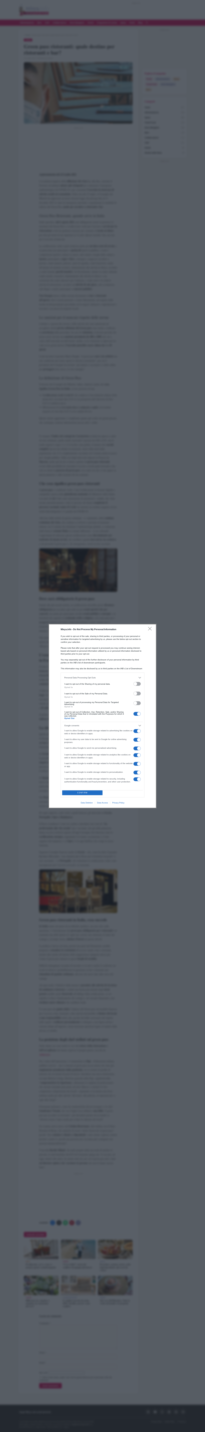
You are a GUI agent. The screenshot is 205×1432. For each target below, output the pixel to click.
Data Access (102, 803)
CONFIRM (82, 793)
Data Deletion (87, 803)
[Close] (150, 629)
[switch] (137, 684)
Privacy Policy (118, 803)
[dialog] (102, 716)
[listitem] (102, 677)
